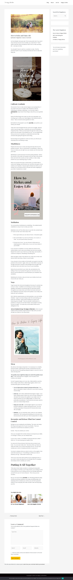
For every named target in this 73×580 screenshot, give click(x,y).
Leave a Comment (26, 37)
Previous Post (13, 516)
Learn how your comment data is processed (34, 564)
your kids (31, 123)
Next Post (42, 516)
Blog (48, 2)
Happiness (18, 37)
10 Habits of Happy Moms (59, 39)
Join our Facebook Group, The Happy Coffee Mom (23, 309)
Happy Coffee (64, 2)
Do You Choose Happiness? (17, 504)
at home (25, 477)
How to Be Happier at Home (34, 504)
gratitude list (14, 112)
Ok (62, 578)
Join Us (57, 2)
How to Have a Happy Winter (60, 33)
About (52, 2)
